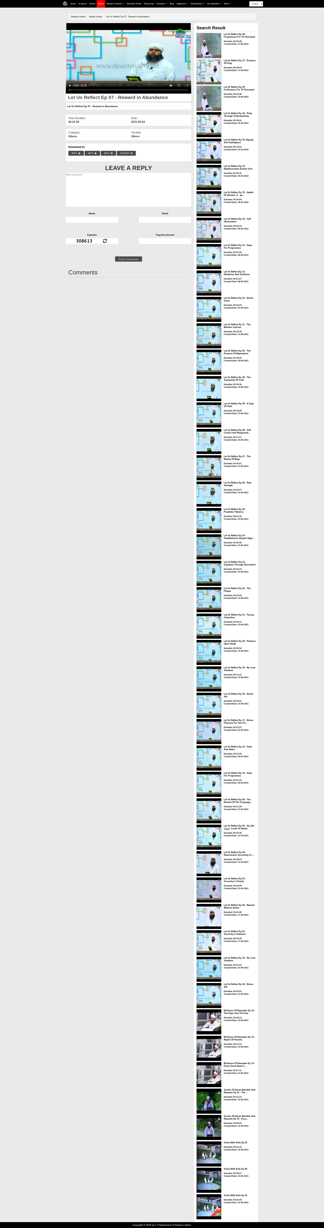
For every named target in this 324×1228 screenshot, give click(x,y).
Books (92, 4)
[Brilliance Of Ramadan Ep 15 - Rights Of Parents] (208, 1048)
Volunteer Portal (134, 4)
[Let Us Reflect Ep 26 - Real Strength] (208, 494)
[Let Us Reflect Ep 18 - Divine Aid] (208, 705)
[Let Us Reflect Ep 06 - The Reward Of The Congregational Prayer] (208, 811)
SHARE (125, 153)
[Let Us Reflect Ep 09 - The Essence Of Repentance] (208, 362)
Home (73, 4)
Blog (172, 4)
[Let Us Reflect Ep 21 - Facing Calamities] (208, 626)
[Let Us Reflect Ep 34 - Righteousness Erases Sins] (208, 177)
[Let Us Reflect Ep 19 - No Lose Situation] (208, 679)
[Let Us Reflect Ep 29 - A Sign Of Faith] (208, 415)
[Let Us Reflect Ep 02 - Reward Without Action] (208, 916)
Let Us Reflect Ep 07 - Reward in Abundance (128, 16)
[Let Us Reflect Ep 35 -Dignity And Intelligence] (208, 151)
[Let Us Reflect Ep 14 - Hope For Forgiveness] (208, 784)
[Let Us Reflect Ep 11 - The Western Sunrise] (208, 335)
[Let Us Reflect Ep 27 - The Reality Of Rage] (208, 467)
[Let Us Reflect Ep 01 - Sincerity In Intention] (208, 942)
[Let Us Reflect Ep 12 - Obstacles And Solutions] (208, 283)
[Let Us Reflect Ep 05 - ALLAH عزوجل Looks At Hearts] (208, 837)
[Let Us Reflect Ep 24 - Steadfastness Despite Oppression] (208, 547)
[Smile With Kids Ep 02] (208, 1180)
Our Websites (213, 4)
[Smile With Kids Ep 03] (208, 1154)
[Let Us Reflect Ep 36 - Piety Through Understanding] (208, 124)
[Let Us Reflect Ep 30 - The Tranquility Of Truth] (208, 388)
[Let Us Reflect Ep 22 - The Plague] (208, 599)
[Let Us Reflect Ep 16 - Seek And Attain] (208, 758)
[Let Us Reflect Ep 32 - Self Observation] (208, 230)
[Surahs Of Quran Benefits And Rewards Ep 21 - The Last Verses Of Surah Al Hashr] (208, 1101)
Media (101, 4)
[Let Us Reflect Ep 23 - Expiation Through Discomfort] (208, 573)
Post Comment (129, 259)
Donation (161, 4)
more (226, 4)
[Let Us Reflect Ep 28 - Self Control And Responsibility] (208, 441)
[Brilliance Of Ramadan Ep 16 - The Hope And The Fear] (208, 1022)
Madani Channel (114, 4)
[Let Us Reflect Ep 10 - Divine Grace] (208, 309)
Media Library (95, 16)
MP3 (91, 153)
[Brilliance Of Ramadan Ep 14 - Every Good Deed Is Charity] (208, 1074)
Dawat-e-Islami (78, 16)
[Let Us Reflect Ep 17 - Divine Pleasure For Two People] (208, 731)
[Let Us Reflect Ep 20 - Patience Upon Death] (208, 652)
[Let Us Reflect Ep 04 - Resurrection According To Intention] (208, 863)
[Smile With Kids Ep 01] (208, 1206)
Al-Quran (83, 4)
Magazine (181, 4)
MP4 (75, 153)
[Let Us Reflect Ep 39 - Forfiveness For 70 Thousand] (208, 98)
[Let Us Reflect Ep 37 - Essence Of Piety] (208, 72)
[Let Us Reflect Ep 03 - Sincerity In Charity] (208, 890)
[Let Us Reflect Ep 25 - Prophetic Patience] (208, 520)
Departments (197, 4)
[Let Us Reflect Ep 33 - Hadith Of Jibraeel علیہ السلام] (208, 203)
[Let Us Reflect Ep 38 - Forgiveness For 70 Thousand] (208, 45)
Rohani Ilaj (149, 4)
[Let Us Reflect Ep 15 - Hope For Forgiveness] (208, 256)
